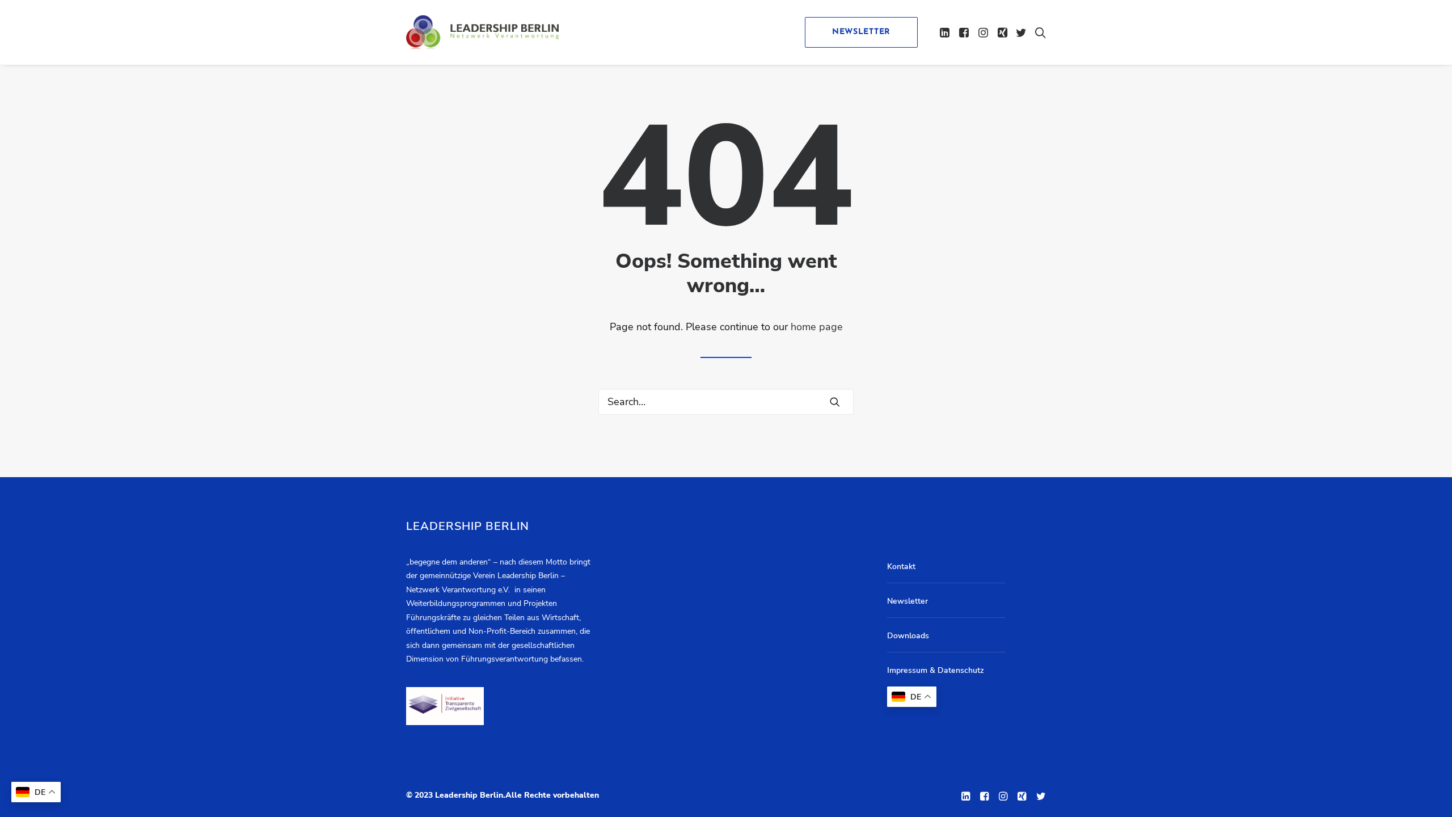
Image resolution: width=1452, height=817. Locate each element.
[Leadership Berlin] (482, 32)
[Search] (726, 402)
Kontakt (901, 566)
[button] (945, 32)
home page (817, 327)
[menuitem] (857, 32)
